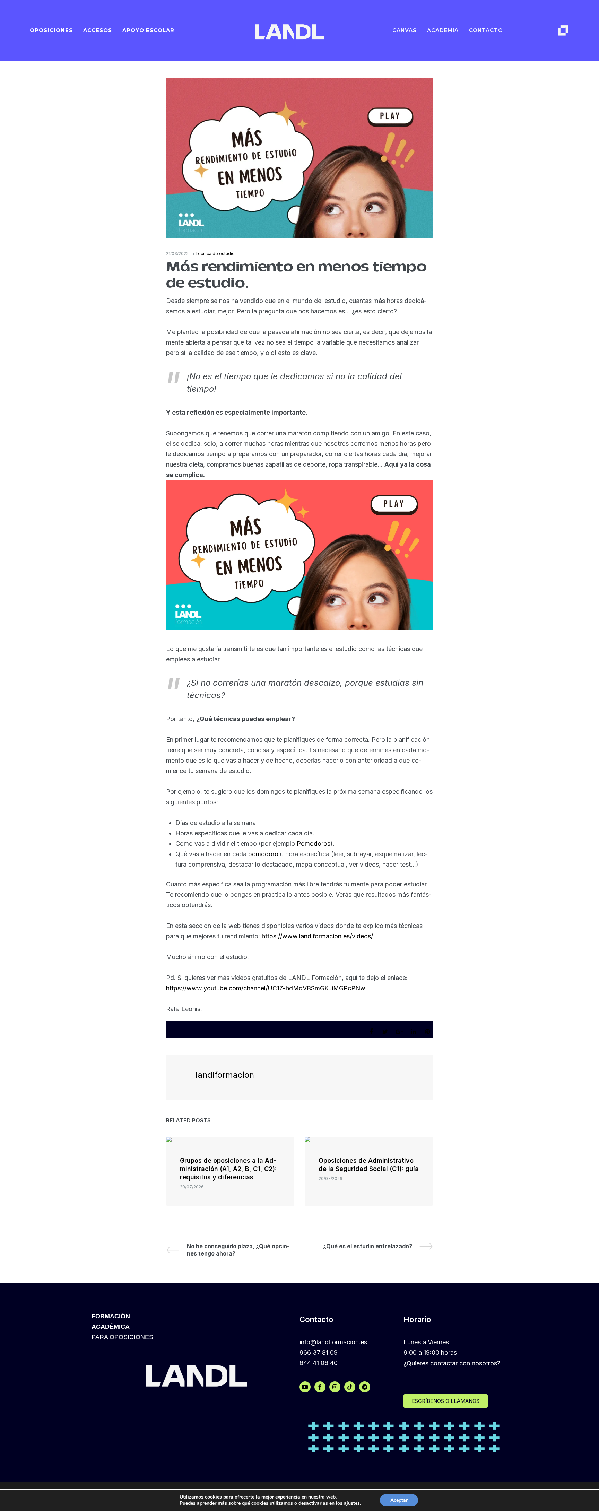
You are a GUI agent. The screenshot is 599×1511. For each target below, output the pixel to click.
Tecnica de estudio (215, 253)
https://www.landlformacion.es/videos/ (317, 936)
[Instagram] (334, 1386)
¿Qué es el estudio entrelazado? (367, 1246)
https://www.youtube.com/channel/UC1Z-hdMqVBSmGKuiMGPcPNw (265, 988)
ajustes (352, 1503)
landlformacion (225, 1075)
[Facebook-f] (319, 1386)
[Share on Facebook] (371, 1031)
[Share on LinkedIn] (413, 1031)
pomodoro (264, 854)
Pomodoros (313, 843)
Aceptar (399, 1500)
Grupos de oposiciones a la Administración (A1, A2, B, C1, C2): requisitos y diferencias (228, 1169)
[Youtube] (305, 1386)
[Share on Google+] (399, 1032)
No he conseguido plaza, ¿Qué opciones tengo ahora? (237, 1250)
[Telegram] (364, 1386)
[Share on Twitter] (385, 1031)
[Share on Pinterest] (427, 1031)
